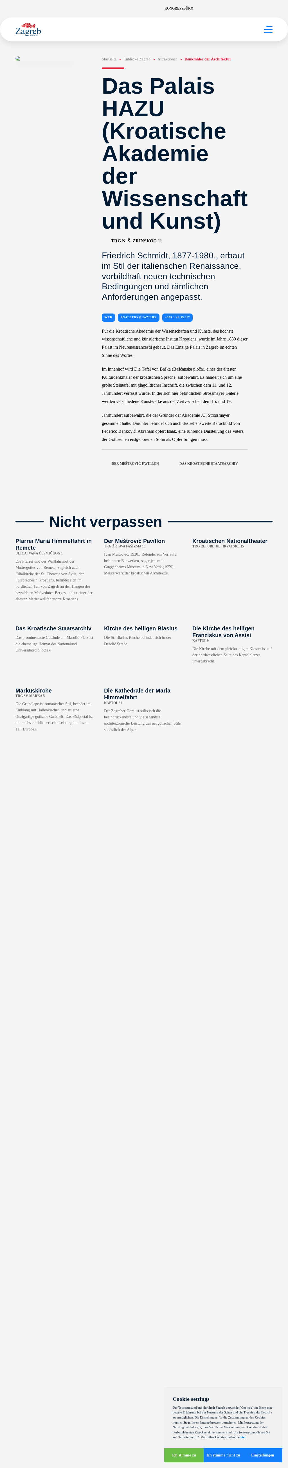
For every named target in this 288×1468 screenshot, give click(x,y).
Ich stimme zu (184, 1455)
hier (243, 1437)
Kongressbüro (179, 8)
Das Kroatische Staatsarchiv (208, 464)
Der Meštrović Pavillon (135, 464)
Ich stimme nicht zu (223, 1455)
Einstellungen (262, 1455)
